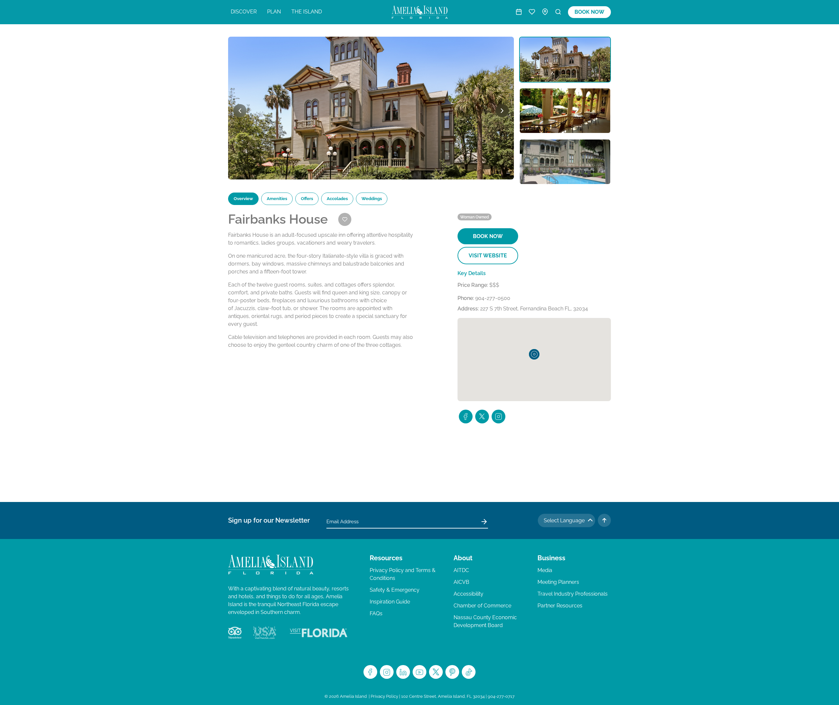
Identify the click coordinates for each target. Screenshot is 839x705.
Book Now (589, 12)
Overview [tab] (243, 198)
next (502, 110)
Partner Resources (559, 606)
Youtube (419, 672)
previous (239, 110)
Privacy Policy (384, 696)
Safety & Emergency (395, 590)
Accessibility (468, 594)
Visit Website (488, 255)
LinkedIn (403, 672)
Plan (274, 12)
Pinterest (452, 672)
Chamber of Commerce (482, 606)
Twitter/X (436, 672)
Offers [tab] (307, 198)
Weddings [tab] (371, 198)
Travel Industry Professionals (572, 594)
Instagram (387, 672)
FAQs (376, 613)
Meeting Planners (558, 582)
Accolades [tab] (337, 198)
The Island (306, 12)
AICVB (461, 582)
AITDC (461, 570)
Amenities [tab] (277, 198)
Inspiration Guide (390, 602)
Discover (244, 12)
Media (544, 570)
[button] (534, 354)
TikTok (469, 672)
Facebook (370, 672)
